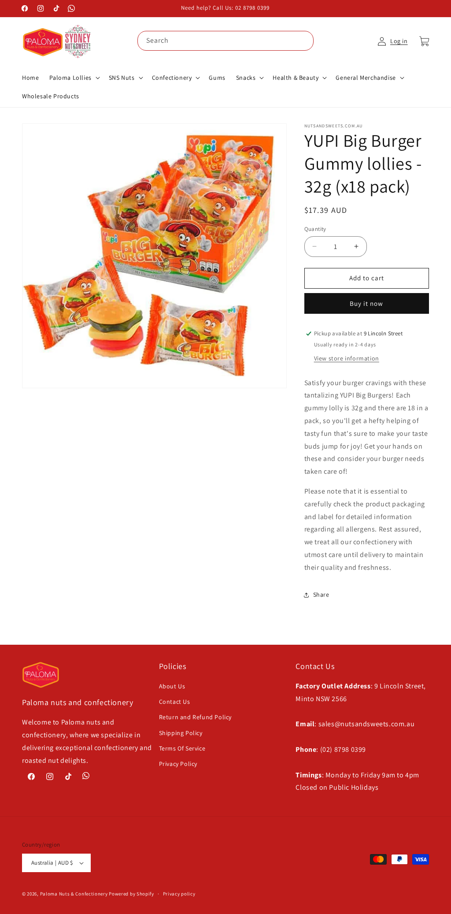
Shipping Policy (181, 733)
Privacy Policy (178, 764)
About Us (172, 686)
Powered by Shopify (131, 894)
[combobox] (225, 41)
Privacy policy (179, 894)
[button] (73, 77)
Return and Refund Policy (195, 717)
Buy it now (366, 303)
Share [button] (321, 594)
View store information (346, 358)
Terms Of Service (182, 748)
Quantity (315, 229)
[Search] (304, 40)
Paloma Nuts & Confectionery (74, 894)
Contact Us (174, 702)
